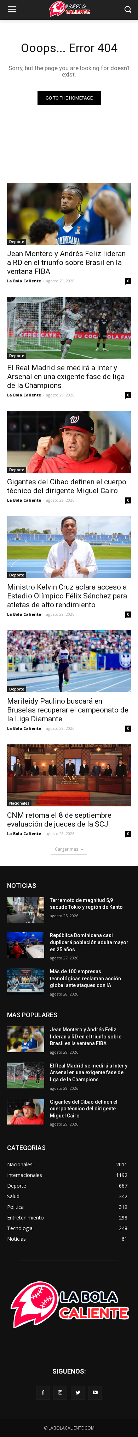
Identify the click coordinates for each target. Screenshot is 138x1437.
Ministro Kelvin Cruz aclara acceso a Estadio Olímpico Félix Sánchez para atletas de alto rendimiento (67, 596)
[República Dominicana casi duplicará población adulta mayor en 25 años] (25, 945)
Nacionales (19, 803)
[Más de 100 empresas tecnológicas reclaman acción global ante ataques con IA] (25, 981)
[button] (127, 10)
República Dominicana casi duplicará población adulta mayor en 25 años (89, 942)
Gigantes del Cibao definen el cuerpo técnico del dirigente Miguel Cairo (66, 486)
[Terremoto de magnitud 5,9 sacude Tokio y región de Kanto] (25, 910)
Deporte (16, 241)
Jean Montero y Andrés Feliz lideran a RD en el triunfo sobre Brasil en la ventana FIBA (66, 262)
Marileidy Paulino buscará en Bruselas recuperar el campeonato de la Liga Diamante (67, 710)
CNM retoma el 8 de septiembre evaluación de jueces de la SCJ (59, 819)
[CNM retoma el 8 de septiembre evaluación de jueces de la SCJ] (69, 775)
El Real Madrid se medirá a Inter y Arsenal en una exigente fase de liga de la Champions (66, 377)
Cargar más (66, 849)
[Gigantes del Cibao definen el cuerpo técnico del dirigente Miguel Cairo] (69, 442)
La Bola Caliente (24, 280)
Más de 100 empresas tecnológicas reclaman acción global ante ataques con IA (85, 978)
